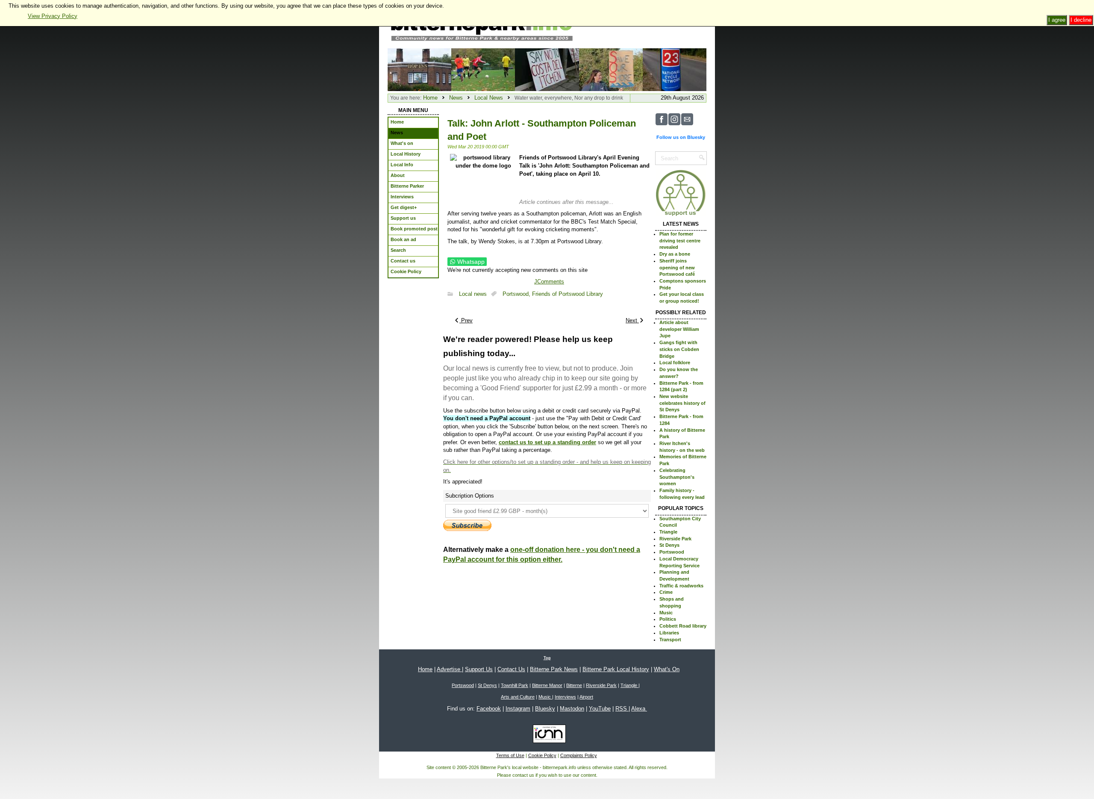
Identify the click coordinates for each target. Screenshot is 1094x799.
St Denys (669, 545)
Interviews (565, 696)
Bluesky (545, 708)
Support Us (479, 669)
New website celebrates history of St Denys (682, 403)
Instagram (518, 708)
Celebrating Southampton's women (676, 477)
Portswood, (517, 294)
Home (430, 97)
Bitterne (574, 685)
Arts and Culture (518, 696)
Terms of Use (510, 755)
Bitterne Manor (547, 685)
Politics (667, 619)
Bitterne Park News (554, 669)
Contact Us (511, 669)
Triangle (668, 531)
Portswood (671, 551)
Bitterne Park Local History (615, 669)
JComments (549, 281)
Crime (666, 592)
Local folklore (674, 362)
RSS (622, 708)
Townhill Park (514, 685)
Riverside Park (675, 538)
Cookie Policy (542, 755)
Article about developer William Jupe (679, 329)
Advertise (449, 669)
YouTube (600, 708)
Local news (473, 294)
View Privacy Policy (52, 16)
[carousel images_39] (483, 69)
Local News (488, 97)
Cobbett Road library (682, 625)
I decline (1080, 20)
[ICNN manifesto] (547, 735)
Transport (670, 639)
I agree (1056, 20)
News (456, 97)
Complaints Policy (578, 755)
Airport (586, 696)
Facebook (488, 708)
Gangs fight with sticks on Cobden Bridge (679, 349)
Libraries (669, 632)
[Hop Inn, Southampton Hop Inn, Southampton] (419, 69)
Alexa (639, 708)
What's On (666, 669)
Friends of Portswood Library (567, 294)
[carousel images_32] (547, 69)
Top (547, 658)
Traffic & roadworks (681, 585)
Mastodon (572, 708)
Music (666, 612)
